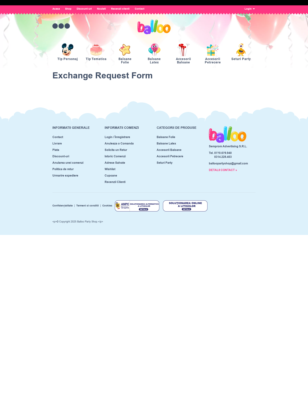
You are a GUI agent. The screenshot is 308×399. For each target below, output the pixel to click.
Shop (68, 9)
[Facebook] (55, 26)
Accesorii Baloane (169, 150)
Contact (139, 9)
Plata (55, 150)
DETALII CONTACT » (223, 170)
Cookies (107, 206)
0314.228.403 (223, 157)
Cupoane (111, 176)
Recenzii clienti (120, 9)
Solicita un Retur (116, 150)
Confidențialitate (62, 206)
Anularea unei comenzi (67, 163)
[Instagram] (61, 26)
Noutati (101, 9)
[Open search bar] (233, 26)
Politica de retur (63, 169)
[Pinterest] (67, 26)
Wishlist (110, 169)
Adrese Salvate (115, 163)
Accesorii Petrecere (170, 156)
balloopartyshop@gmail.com (228, 163)
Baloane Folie (166, 137)
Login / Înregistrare (117, 137)
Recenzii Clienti (115, 182)
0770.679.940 (223, 153)
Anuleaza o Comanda (119, 144)
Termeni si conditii (87, 206)
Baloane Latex (166, 144)
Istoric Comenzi (115, 156)
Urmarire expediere (65, 176)
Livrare (57, 144)
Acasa (56, 9)
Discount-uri (84, 9)
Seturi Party (165, 163)
